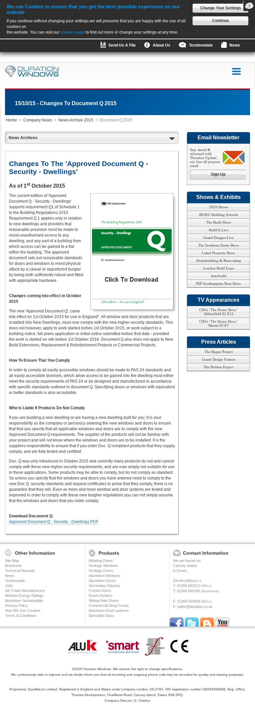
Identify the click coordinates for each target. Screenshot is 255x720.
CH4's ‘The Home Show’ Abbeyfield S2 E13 (218, 312)
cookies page (72, 32)
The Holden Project (218, 367)
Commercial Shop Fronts (109, 606)
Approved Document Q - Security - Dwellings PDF (53, 521)
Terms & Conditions (21, 616)
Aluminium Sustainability (24, 601)
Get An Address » (187, 581)
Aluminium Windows (105, 576)
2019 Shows (218, 207)
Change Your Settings (220, 8)
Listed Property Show (218, 253)
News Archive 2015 (75, 120)
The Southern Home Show (218, 245)
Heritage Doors (101, 571)
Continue (220, 20)
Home (11, 120)
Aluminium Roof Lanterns (109, 611)
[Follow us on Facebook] (176, 623)
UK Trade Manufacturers (25, 591)
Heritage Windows (103, 566)
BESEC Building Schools (218, 215)
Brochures (13, 566)
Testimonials (15, 581)
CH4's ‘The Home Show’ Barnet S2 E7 (218, 323)
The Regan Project (219, 352)
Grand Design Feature (218, 359)
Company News (37, 120)
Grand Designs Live (218, 238)
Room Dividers (101, 596)
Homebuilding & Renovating (218, 261)
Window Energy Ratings (24, 596)
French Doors (100, 591)
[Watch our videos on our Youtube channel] (222, 623)
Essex (182, 571)
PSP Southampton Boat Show (218, 283)
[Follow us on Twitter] (192, 623)
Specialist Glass (102, 616)
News (9, 576)
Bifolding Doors (101, 561)
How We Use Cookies (23, 611)
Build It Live (218, 230)
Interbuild (218, 276)
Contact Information (205, 553)
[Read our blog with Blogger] (207, 623)
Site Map (12, 561)
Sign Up (218, 174)
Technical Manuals (20, 571)
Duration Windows (97, 669)
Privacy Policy (16, 606)
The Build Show (218, 222)
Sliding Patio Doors (104, 601)
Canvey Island (184, 566)
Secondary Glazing (104, 586)
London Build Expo (218, 268)
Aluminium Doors (102, 581)
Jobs (9, 586)
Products (109, 553)
